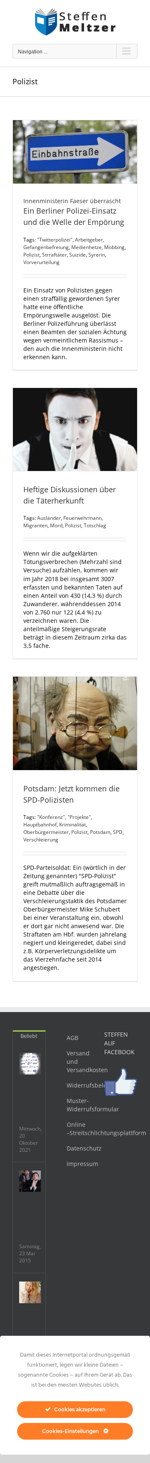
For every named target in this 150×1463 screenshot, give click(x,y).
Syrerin (96, 254)
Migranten (35, 525)
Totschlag (95, 525)
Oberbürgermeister (46, 832)
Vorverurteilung (41, 262)
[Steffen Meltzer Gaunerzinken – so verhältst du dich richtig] (30, 1064)
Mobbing (114, 247)
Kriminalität (72, 824)
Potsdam (100, 832)
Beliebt (29, 1036)
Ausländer (49, 517)
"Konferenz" (51, 817)
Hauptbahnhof (40, 824)
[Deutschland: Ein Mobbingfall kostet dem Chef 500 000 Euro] (30, 1181)
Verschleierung (40, 839)
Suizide (77, 254)
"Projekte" (79, 817)
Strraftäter (54, 254)
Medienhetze (86, 247)
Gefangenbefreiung (46, 247)
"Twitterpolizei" (54, 239)
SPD (117, 832)
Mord (56, 525)
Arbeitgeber (89, 239)
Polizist (31, 254)
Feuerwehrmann (82, 517)
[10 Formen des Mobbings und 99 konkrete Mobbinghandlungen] (30, 1292)
